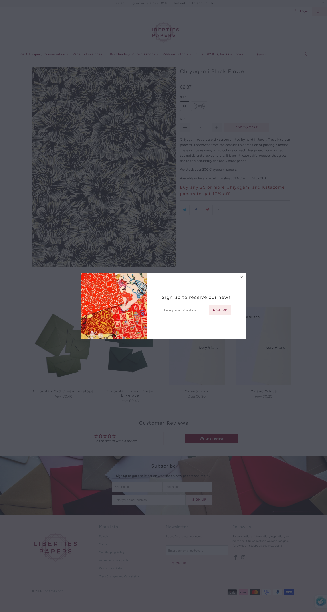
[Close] (242, 277)
